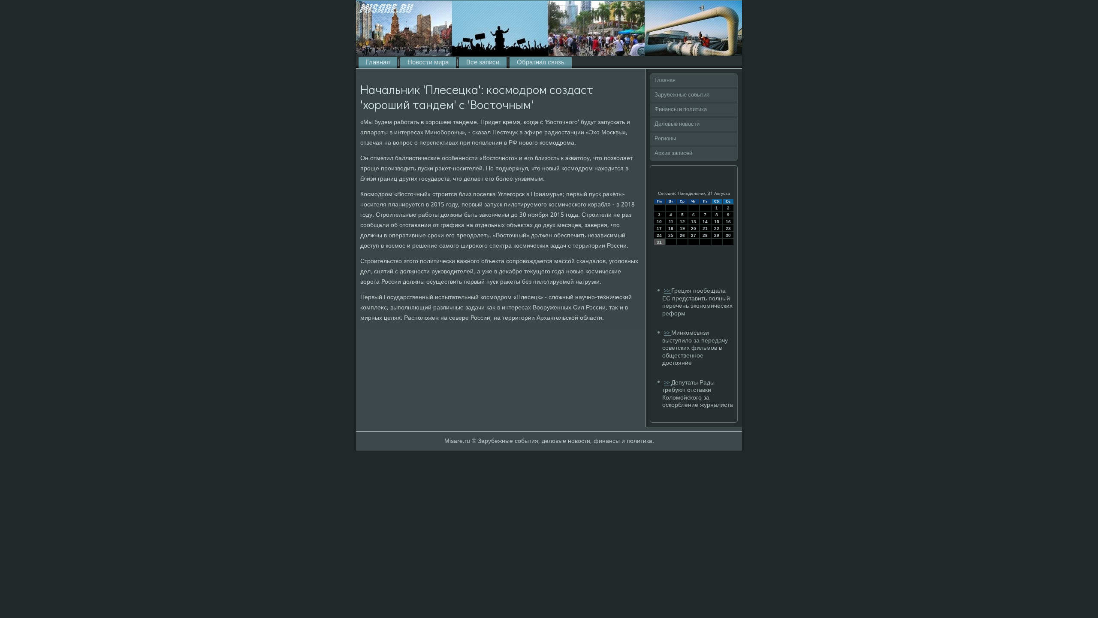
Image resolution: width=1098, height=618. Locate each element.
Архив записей (673, 153)
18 (670, 228)
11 (671, 221)
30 (728, 235)
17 (659, 228)
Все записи (482, 62)
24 (659, 235)
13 (693, 221)
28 (705, 235)
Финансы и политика (681, 110)
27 (693, 235)
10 (659, 221)
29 (716, 235)
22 (716, 228)
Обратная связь (540, 62)
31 (659, 242)
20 (693, 228)
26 (682, 235)
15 (716, 221)
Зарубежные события (682, 95)
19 (682, 228)
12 (682, 221)
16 (728, 221)
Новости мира (428, 62)
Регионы (665, 139)
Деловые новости (677, 124)
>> (667, 291)
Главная (378, 62)
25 (670, 235)
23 (728, 228)
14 (705, 221)
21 (705, 228)
